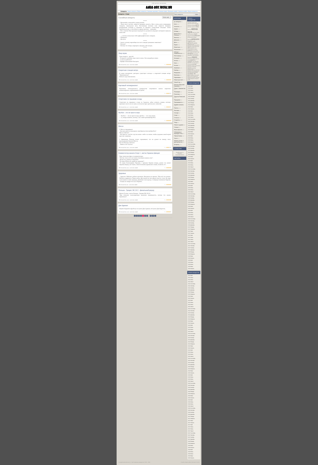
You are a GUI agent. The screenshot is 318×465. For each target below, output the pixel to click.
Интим (176, 60)
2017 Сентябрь (191, 243)
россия (196, 61)
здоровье (190, 55)
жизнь (193, 41)
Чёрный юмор (178, 136)
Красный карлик (191, 23)
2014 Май (190, 160)
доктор (189, 39)
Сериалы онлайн (182, 11)
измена (195, 43)
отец (189, 37)
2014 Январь (191, 152)
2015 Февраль (191, 179)
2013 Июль (190, 140)
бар (188, 76)
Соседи (176, 113)
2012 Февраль (191, 104)
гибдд (189, 78)
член (198, 32)
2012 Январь (191, 102)
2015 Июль (190, 189)
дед (190, 72)
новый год (194, 65)
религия (193, 77)
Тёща (175, 122)
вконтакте (190, 66)
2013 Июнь (190, 138)
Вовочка (176, 37)
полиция (194, 66)
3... (199, 71)
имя (194, 69)
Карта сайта (188, 462)
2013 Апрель (191, 133)
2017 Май (190, 235)
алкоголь (191, 45)
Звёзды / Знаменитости (178, 52)
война (195, 46)
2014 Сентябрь (191, 169)
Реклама (176, 110)
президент (195, 49)
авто (189, 47)
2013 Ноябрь (191, 148)
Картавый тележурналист (128, 85)
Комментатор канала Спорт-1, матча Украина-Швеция (139, 153)
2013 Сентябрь (191, 144)
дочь (197, 50)
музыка (194, 50)
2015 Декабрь (191, 200)
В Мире (176, 31)
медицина (192, 78)
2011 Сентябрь (191, 94)
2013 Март (190, 131)
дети (197, 25)
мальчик (196, 23)
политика (190, 49)
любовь (190, 61)
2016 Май (190, 210)
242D (193, 55)
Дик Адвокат (123, 205)
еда (193, 35)
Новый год (177, 82)
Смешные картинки (152, 11)
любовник (196, 71)
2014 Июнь (190, 162)
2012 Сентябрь (191, 119)
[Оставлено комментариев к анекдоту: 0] (165, 64)
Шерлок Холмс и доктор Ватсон (179, 141)
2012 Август (191, 117)
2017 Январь (191, 227)
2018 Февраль (191, 254)
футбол (197, 58)
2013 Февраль (191, 129)
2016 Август (191, 216)
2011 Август (191, 92)
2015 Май (190, 185)
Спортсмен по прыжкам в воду (130, 99)
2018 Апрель (191, 258)
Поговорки (177, 91)
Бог (195, 60)
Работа (176, 108)
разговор (198, 65)
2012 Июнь (190, 113)
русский (197, 75)
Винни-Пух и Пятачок (177, 34)
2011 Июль (190, 90)
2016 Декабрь (191, 225)
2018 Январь (191, 252)
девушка (195, 39)
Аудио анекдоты (132, 11)
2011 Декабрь (191, 100)
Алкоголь (176, 26)
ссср (189, 72)
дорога (194, 58)
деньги (190, 43)
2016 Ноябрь (191, 223)
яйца (193, 46)
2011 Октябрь (191, 96)
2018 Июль (190, 264)
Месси (121, 126)
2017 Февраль (191, 229)
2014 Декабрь (191, 175)
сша (193, 71)
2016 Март (190, 206)
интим (194, 64)
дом (198, 46)
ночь (196, 32)
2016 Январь (191, 202)
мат (198, 52)
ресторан (193, 62)
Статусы (176, 117)
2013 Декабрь (191, 150)
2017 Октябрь (191, 245)
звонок (192, 37)
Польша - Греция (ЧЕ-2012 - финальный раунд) (136, 190)
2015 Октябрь (191, 196)
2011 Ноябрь (191, 98)
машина (189, 65)
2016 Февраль (191, 204)
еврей (195, 34)
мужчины (190, 46)
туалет (193, 22)
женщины (197, 45)
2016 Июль (190, 214)
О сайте (183, 462)
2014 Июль (190, 165)
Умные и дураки (178, 125)
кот (197, 76)
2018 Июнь (190, 262)
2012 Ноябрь (191, 123)
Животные (177, 47)
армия (192, 60)
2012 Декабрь (191, 125)
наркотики (190, 35)
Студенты (177, 120)
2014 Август (191, 167)
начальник (190, 64)
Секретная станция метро (128, 70)
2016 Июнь (190, 212)
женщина (189, 22)
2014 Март (190, 156)
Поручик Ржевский (179, 96)
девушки (197, 35)
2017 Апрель (191, 233)
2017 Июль (190, 239)
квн (196, 22)
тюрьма (194, 76)
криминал (190, 71)
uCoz (198, 462)
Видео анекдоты (141, 11)
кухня (189, 60)
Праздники (177, 100)
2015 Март (190, 181)
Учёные (176, 127)
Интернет (176, 58)
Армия (176, 29)
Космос (176, 65)
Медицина (177, 72)
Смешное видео (163, 11)
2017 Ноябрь (191, 247)
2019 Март (190, 266)
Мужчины (177, 75)
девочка (189, 29)
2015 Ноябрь (191, 198)
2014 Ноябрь (191, 173)
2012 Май (190, 111)
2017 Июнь (190, 237)
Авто (175, 24)
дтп (194, 75)
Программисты (178, 102)
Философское (178, 129)
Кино (175, 63)
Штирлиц (176, 144)
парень (190, 41)
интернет (195, 52)
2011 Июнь (190, 88)
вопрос (190, 54)
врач (195, 37)
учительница (195, 72)
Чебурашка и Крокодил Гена (178, 132)
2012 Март (190, 106)
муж (190, 32)
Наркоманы (177, 77)
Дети (175, 42)
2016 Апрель (191, 208)
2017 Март (190, 231)
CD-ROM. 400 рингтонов (192, 74)
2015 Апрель (191, 183)
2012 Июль (190, 115)
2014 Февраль (191, 154)
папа (189, 34)
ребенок (192, 34)
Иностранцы (177, 55)
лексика (197, 77)
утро (195, 47)
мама (197, 26)
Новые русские (178, 80)
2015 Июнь (190, 187)
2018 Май (190, 260)
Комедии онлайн (172, 11)
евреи (194, 57)
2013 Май (190, 135)
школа (190, 68)
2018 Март (190, 256)
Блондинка (196, 53)
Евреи (176, 44)
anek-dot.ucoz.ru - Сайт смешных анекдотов (133, 462)
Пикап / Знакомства (179, 88)
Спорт (176, 115)
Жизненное (177, 49)
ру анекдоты (177, 21)
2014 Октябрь (191, 171)
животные (194, 68)
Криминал (177, 67)
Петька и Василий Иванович (179, 85)
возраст (197, 55)
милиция (193, 25)
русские (191, 76)
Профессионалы (179, 104)
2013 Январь (191, 127)
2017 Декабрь (191, 249)
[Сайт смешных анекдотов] (159, 9)
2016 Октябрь (191, 220)
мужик (189, 62)
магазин (197, 70)
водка (191, 52)
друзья (197, 62)
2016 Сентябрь (191, 218)
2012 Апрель (191, 109)
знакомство (190, 58)
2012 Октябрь (191, 121)
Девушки (176, 40)
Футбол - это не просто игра (129, 112)
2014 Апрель (191, 158)
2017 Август (191, 241)
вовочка (191, 70)
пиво (189, 52)
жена (194, 28)
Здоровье (122, 173)
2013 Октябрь (191, 146)
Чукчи (175, 138)
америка (189, 77)
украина (189, 57)
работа (190, 50)
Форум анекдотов (193, 11)
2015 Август (191, 191)
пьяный (192, 47)
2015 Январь (191, 177)
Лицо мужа (123, 53)
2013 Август (191, 142)
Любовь (176, 70)
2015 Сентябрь (191, 194)
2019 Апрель (191, 268)
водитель (194, 26)
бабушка (189, 25)
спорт (193, 61)
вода (193, 32)
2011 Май (190, 86)
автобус (189, 26)
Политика (177, 94)
